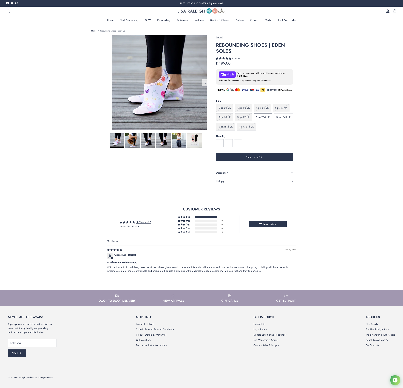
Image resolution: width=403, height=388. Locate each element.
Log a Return (260, 329)
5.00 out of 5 (143, 222)
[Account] (387, 11)
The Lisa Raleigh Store (377, 329)
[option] (159, 82)
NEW (148, 20)
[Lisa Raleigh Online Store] (201, 11)
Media (268, 20)
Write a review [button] (267, 224)
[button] (224, 58)
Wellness (199, 20)
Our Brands (372, 324)
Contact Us (259, 324)
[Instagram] (16, 3)
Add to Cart (255, 157)
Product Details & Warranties (151, 335)
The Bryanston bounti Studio (380, 335)
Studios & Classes (219, 20)
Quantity (221, 136)
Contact (254, 20)
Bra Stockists (372, 345)
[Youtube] (12, 3)
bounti (219, 37)
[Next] (205, 82)
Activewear (182, 20)
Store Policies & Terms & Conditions (155, 329)
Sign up (17, 353)
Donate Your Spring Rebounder (269, 335)
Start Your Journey (129, 20)
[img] (114, 250)
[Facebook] (7, 3)
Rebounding (163, 20)
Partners (240, 20)
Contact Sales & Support (266, 345)
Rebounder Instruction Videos (151, 345)
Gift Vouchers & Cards (265, 340)
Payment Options (145, 324)
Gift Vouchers (143, 340)
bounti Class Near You (377, 340)
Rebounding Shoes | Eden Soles (113, 30)
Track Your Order (287, 20)
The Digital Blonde (45, 377)
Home (110, 20)
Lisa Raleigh (20, 377)
